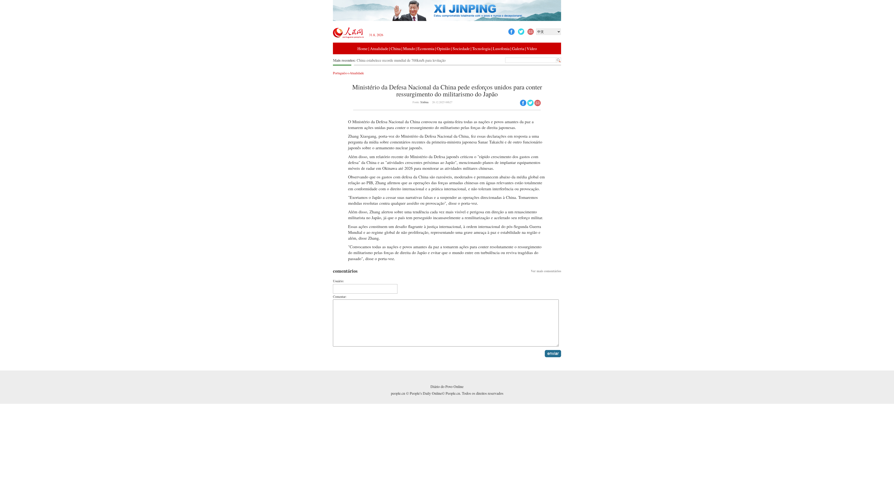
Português (339, 73)
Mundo (409, 48)
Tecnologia (481, 48)
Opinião (443, 48)
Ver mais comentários (546, 270)
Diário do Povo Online (447, 386)
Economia (425, 48)
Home (362, 48)
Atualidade (379, 48)
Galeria (518, 48)
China (396, 48)
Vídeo (532, 48)
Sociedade (461, 48)
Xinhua (424, 102)
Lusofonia (501, 48)
